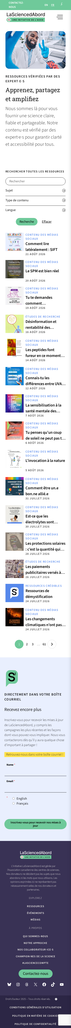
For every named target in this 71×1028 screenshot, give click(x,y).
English (22, 798)
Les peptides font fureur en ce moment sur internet (43, 355)
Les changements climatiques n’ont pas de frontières (43, 625)
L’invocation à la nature (45, 461)
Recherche (26, 221)
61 (44, 644)
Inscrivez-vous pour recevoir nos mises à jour (36, 824)
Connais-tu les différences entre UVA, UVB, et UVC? (44, 384)
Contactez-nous (35, 973)
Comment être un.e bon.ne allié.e (41, 491)
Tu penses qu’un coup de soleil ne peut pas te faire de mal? (44, 438)
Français (22, 803)
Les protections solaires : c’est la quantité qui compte (45, 549)
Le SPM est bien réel (42, 271)
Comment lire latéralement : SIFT (41, 247)
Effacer (47, 221)
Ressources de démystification (38, 594)
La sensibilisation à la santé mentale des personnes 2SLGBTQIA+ (44, 411)
